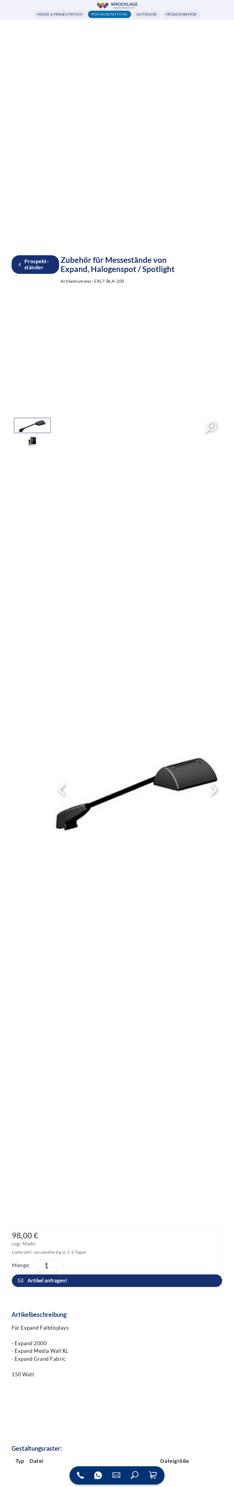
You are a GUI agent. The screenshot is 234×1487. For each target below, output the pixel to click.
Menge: (21, 1265)
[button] (135, 1475)
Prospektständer (36, 264)
